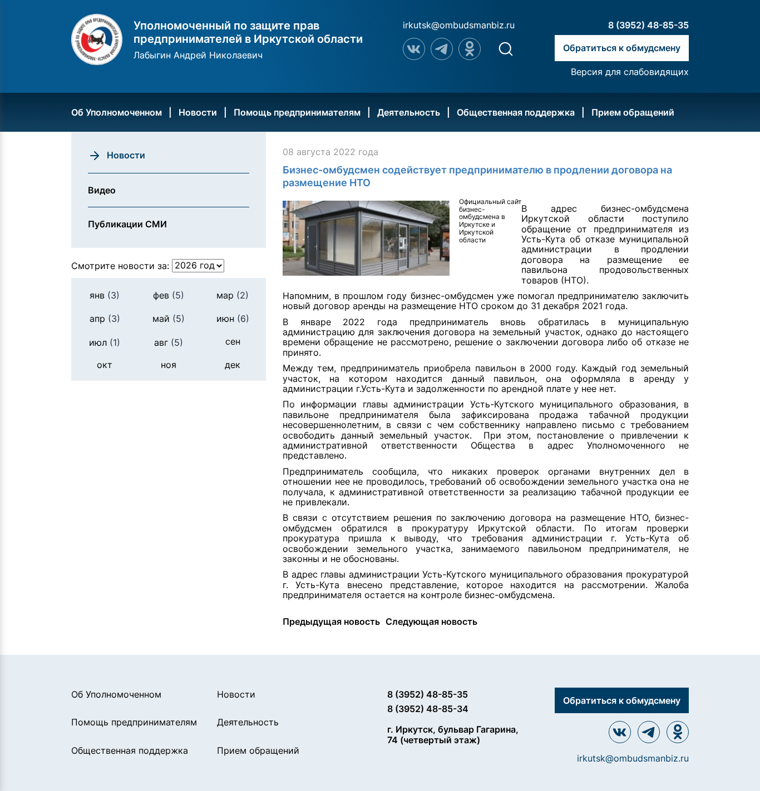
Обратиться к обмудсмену (621, 47)
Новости (198, 112)
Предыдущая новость (331, 621)
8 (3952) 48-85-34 (427, 709)
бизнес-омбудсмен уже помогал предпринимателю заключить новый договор (486, 300)
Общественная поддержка (516, 112)
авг (168, 341)
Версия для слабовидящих (630, 71)
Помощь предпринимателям (297, 112)
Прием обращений (632, 112)
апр (105, 318)
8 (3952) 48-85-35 (648, 25)
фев (168, 294)
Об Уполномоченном (116, 112)
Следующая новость (431, 621)
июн (232, 318)
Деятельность (408, 112)
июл (104, 341)
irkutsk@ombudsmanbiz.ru (459, 25)
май (168, 318)
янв (105, 294)
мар (232, 294)
